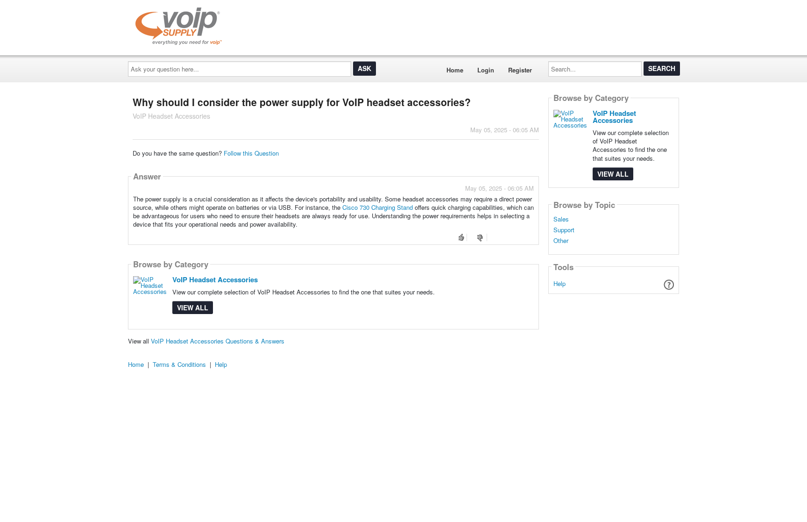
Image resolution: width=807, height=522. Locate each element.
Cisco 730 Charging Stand (377, 207)
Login (485, 69)
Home (454, 69)
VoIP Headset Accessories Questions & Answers (217, 340)
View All (192, 307)
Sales (561, 219)
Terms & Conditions (179, 364)
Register (520, 69)
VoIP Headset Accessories (215, 279)
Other (560, 240)
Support (563, 230)
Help (559, 283)
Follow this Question (251, 153)
